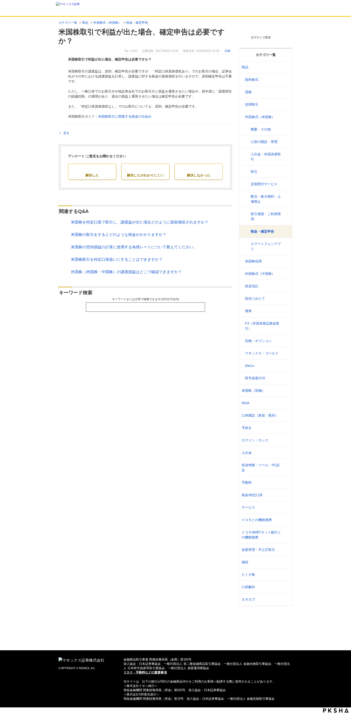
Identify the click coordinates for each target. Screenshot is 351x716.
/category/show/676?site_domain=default (285, 534)
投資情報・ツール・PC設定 (261, 467)
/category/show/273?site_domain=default (285, 286)
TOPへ (175, 639)
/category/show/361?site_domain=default (285, 440)
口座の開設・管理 (264, 142)
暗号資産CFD (255, 378)
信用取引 (251, 104)
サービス (248, 507)
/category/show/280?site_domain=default (285, 366)
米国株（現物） (253, 390)
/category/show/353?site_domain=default (285, 507)
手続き (247, 428)
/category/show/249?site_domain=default (285, 453)
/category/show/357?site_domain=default (285, 467)
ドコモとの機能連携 (257, 520)
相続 (245, 562)
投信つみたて (255, 298)
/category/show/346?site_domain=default (285, 403)
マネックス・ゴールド (261, 353)
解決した (92, 175)
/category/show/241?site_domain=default (285, 415)
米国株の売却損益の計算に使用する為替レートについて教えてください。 (134, 247)
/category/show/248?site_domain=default (285, 562)
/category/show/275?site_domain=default (285, 311)
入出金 (247, 453)
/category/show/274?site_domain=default (285, 299)
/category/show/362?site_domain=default (285, 483)
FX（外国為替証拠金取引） (262, 325)
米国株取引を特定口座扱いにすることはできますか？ (117, 259)
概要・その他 (261, 129)
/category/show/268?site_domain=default (285, 80)
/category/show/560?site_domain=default (285, 391)
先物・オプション (258, 341)
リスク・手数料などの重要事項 (145, 672)
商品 (85, 22)
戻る (66, 133)
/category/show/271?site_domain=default (285, 117)
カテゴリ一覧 (67, 22)
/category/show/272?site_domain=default (285, 274)
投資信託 (251, 286)
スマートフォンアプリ (266, 246)
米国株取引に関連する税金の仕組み (125, 116)
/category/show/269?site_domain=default (285, 92)
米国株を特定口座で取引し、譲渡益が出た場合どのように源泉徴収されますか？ (139, 222)
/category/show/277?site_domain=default (285, 341)
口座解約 (248, 587)
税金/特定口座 (252, 495)
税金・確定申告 (137, 22)
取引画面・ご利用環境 (266, 216)
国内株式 (251, 79)
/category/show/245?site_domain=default (285, 428)
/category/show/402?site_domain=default (285, 378)
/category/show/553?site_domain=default (285, 261)
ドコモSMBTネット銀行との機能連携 (261, 534)
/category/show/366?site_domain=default (285, 550)
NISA (245, 403)
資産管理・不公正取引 (258, 550)
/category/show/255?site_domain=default (285, 495)
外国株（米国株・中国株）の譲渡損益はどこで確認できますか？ (126, 272)
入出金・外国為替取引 (266, 156)
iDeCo (249, 366)
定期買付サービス (264, 184)
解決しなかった (198, 175)
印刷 (227, 51)
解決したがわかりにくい (145, 175)
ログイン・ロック (255, 440)
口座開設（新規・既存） (260, 415)
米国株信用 (253, 261)
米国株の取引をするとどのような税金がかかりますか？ (118, 235)
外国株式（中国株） (260, 274)
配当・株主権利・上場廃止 (266, 199)
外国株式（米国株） (107, 22)
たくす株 (248, 574)
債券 (248, 311)
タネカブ (248, 599)
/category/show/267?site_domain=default (285, 67)
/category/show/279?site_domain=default (285, 353)
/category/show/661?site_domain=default (285, 520)
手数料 (247, 482)
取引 (254, 172)
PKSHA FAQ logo (336, 710)
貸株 (248, 92)
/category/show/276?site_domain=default (285, 326)
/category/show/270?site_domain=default (285, 104)
